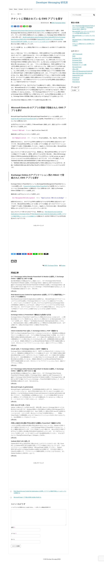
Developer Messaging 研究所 (52, 2)
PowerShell (75, 79)
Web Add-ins (76, 81)
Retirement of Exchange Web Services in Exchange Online (28, 30)
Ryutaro (63, 265)
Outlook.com (76, 77)
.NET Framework (77, 54)
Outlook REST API (77, 75)
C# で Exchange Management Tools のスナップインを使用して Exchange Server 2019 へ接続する (83, 27)
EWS (53, 22)
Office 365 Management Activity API (82, 71)
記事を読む (14, 291)
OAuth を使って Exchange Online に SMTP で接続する (29, 349)
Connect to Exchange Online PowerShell (35, 186)
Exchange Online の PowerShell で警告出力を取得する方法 (31, 315)
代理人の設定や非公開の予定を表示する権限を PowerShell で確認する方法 (36, 423)
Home (11, 9)
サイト (13, 539)
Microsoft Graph (76, 67)
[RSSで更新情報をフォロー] (15, 261)
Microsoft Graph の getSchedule (22, 387)
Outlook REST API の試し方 (20, 441)
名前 (13, 527)
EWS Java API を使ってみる (20, 405)
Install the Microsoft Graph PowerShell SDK (23, 118)
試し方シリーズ (28, 9)
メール (13, 533)
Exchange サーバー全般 (79, 64)
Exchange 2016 (76, 58)
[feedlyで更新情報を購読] (12, 261)
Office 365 (75, 69)
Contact (21, 9)
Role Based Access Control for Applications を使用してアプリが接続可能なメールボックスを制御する (40, 492)
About (15, 9)
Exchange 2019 (76, 60)
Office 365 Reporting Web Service (82, 73)
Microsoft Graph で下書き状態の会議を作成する (27, 497)
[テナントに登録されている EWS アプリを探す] (18, 26)
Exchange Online (60, 22)
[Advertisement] (38, 238)
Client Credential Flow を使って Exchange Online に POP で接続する (34, 331)
